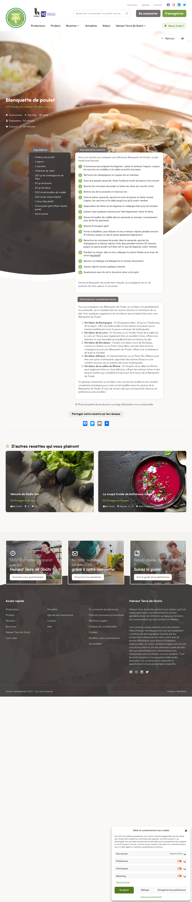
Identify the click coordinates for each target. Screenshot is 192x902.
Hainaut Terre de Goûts (129, 25)
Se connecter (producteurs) (103, 609)
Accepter (124, 890)
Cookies (93, 632)
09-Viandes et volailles (19, 106)
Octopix (170, 691)
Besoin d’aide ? (176, 25)
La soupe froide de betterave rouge (127, 494)
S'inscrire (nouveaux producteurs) (106, 614)
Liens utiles (11, 638)
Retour (170, 38)
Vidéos (106, 25)
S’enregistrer (174, 13)
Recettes (71, 25)
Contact (158, 4)
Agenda (145, 4)
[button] (186, 830)
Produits (55, 25)
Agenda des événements (60, 614)
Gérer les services (123, 882)
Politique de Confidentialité (151, 897)
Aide (49, 626)
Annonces (132, 4)
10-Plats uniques (43, 106)
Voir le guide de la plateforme (152, 577)
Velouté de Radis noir (25, 494)
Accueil (10, 38)
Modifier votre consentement (104, 638)
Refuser (145, 890)
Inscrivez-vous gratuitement (28, 577)
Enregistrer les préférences (172, 890)
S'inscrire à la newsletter (87, 577)
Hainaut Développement (16, 691)
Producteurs (38, 25)
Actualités (91, 25)
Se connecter (148, 13)
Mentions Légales (98, 620)
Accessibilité (95, 643)
